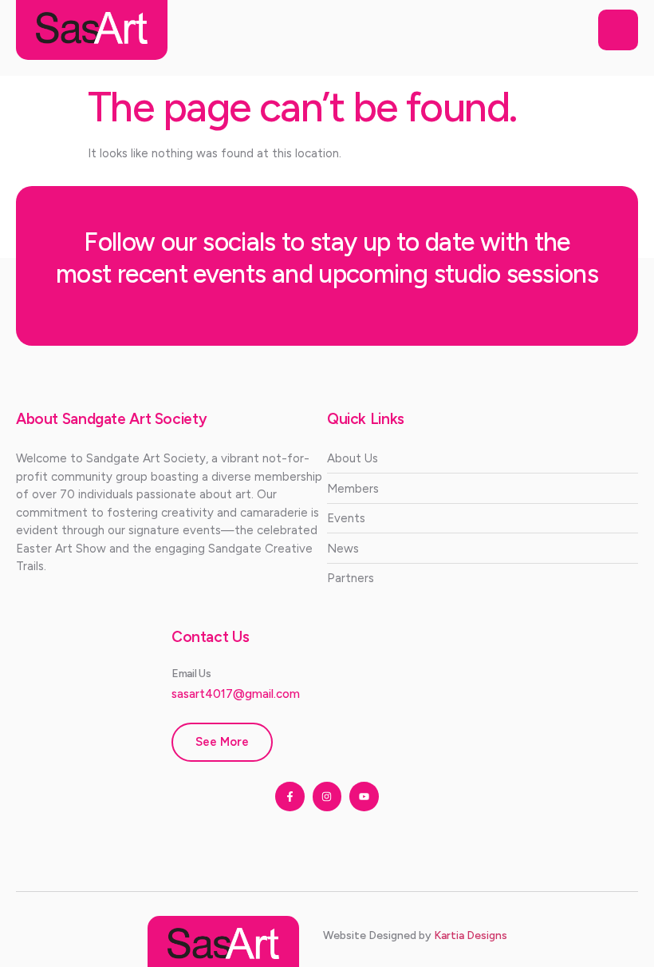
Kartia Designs (470, 935)
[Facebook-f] (289, 796)
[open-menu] (618, 30)
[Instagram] (327, 796)
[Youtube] (363, 796)
